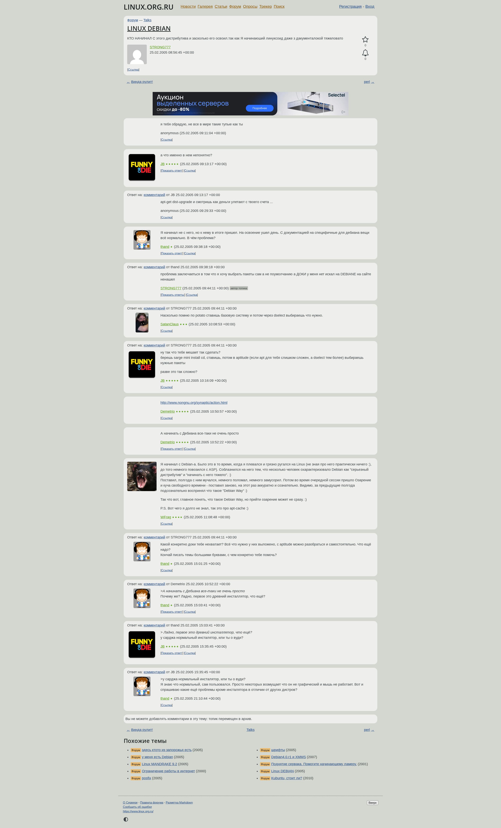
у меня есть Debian (157, 757)
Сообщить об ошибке (137, 806)
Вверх (373, 802)
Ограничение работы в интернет (168, 771)
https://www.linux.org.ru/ (138, 811)
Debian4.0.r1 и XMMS (288, 757)
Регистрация (350, 6)
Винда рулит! (142, 82)
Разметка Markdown (179, 802)
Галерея (205, 6)
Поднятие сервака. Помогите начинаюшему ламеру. (314, 764)
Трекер (265, 6)
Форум (235, 6)
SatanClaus (169, 324)
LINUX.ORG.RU (149, 7)
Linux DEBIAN (282, 771)
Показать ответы (172, 294)
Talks (147, 20)
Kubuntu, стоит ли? (286, 778)
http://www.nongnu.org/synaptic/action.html (193, 403)
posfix (146, 778)
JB (162, 164)
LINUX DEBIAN (149, 28)
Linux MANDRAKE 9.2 (159, 764)
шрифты (278, 750)
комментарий (154, 195)
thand (164, 247)
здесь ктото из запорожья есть (167, 750)
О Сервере (130, 802)
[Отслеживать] (365, 53)
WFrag (165, 517)
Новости (188, 6)
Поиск (279, 6)
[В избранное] (365, 40)
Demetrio (167, 411)
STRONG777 (160, 47)
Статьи (221, 6)
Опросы (250, 6)
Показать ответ (171, 170)
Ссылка (133, 69)
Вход (369, 6)
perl (367, 82)
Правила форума (151, 802)
